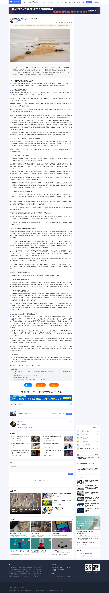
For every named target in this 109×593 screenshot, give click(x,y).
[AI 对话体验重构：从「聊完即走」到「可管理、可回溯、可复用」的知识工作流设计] (80, 499)
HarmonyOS (67, 2)
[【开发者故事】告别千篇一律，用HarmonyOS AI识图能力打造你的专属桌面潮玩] (80, 487)
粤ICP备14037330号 (26, 589)
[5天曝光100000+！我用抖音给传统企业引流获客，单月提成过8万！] (35, 453)
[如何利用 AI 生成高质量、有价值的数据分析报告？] (80, 505)
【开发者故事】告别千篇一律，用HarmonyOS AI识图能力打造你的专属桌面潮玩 (91, 487)
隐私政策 (54, 576)
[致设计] (55, 570)
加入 (98, 431)
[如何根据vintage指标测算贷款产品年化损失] (68, 439)
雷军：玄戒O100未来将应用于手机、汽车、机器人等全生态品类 (88, 458)
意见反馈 (64, 576)
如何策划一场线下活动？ (37, 533)
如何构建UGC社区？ (15, 533)
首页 (25, 2)
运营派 (18, 587)
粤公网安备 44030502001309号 (37, 589)
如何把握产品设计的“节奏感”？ (39, 551)
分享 (70, 404)
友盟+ (44, 585)
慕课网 (56, 585)
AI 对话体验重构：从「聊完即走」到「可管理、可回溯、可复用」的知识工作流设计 (92, 499)
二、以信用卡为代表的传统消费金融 (86, 556)
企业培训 (52, 2)
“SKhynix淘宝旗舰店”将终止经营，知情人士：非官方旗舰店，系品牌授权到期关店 (88, 468)
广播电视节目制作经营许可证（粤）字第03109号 (18, 590)
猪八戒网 (28, 585)
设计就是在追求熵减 (57, 508)
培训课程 (30, 2)
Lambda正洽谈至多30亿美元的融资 (86, 463)
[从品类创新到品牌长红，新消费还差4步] (68, 453)
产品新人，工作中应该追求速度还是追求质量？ (88, 542)
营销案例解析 (55, 533)
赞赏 (29, 385)
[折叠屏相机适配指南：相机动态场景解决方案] (80, 482)
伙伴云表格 (33, 585)
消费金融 (14, 404)
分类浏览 (36, 2)
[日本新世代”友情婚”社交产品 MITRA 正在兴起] (80, 493)
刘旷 (14, 21)
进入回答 (97, 527)
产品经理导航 (19, 585)
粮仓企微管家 (22, 587)
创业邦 (47, 585)
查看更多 (97, 454)
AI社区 (57, 2)
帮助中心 (69, 576)
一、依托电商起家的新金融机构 (85, 553)
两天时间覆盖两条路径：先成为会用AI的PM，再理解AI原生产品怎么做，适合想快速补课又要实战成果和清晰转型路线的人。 (40, 25)
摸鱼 (62, 2)
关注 (19, 21)
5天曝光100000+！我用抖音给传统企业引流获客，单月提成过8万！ (20, 452)
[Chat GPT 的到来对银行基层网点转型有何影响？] (35, 439)
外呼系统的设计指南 (57, 551)
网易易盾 (38, 585)
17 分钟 (70, 22)
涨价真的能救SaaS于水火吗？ (52, 443)
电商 (21, 404)
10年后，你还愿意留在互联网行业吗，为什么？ (88, 538)
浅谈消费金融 (19, 413)
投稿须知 (59, 576)
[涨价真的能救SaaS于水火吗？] (68, 446)
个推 (41, 585)
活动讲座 (43, 2)
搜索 (75, 2)
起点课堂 (24, 585)
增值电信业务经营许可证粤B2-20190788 (36, 590)
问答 (48, 2)
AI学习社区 (52, 585)
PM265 (14, 585)
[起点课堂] (55, 567)
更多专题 (71, 519)
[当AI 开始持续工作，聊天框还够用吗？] (80, 510)
